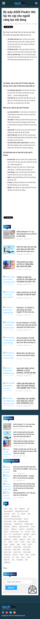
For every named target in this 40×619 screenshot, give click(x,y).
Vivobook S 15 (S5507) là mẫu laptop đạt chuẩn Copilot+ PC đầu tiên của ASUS (25, 311)
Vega (17, 557)
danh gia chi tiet (24, 526)
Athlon (26, 519)
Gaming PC (14, 529)
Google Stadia (14, 531)
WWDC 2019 (6, 560)
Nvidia (24, 537)
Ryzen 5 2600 (7, 549)
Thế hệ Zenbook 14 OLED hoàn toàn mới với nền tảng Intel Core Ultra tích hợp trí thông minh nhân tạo (26, 341)
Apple (13, 514)
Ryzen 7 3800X (26, 552)
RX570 (33, 542)
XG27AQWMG (20, 560)
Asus (29, 514)
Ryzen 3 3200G (17, 547)
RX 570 (16, 542)
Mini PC (33, 534)
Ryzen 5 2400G (27, 547)
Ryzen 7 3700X (17, 552)
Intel (33, 531)
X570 (13, 560)
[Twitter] (10, 612)
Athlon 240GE (7, 521)
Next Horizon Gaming (15, 537)
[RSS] (14, 612)
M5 (10, 534)
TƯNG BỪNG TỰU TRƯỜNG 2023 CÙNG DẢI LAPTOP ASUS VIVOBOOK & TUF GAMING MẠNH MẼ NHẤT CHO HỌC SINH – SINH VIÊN (26, 403)
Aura (15, 521)
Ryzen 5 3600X (26, 549)
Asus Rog (6, 516)
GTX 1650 (27, 531)
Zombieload (7, 562)
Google (6, 531)
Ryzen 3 (30, 544)
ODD (30, 537)
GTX (22, 531)
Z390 (26, 560)
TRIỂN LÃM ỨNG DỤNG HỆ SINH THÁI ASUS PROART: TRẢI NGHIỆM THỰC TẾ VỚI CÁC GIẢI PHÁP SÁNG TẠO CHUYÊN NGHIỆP (26, 388)
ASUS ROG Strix (15, 516)
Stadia (21, 554)
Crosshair (7, 526)
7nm (16, 508)
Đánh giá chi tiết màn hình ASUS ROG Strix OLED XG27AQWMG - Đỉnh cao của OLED (25, 469)
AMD (28, 508)
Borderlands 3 (8, 524)
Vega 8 (29, 557)
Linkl (5, 534)
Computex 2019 (18, 524)
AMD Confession (8, 511)
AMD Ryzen (7, 514)
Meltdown (26, 534)
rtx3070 (10, 542)
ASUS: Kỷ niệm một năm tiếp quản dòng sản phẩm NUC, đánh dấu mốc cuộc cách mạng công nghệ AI (26, 250)
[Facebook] (3, 612)
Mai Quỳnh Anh (17, 534)
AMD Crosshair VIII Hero (21, 511)
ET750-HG (6, 529)
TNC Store (6, 557)
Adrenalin (22, 508)
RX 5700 (22, 542)
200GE (5, 508)
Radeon (15, 539)
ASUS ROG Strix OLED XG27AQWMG (13, 519)
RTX (5, 542)
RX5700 (5, 544)
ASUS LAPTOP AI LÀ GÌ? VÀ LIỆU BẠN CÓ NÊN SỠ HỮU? (26, 293)
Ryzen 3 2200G (7, 547)
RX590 (18, 544)
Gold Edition (29, 529)
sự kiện (33, 554)
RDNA (29, 539)
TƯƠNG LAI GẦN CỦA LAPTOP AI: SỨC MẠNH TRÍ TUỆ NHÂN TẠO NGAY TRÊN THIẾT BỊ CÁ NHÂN (26, 280)
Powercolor (7, 539)
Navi (5, 537)
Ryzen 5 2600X (16, 549)
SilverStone (7, 554)
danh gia (14, 526)
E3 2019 (33, 526)
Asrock (23, 514)
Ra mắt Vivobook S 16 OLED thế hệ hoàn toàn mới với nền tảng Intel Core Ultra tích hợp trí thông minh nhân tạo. (27, 326)
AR (18, 514)
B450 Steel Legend (23, 521)
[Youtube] (6, 612)
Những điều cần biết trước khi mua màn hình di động (26, 354)
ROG (34, 539)
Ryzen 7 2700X (7, 552)
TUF (13, 557)
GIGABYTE (21, 529)
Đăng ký (11, 588)
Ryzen (23, 544)
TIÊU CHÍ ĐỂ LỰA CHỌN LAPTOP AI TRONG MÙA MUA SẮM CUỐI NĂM (25, 264)
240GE (10, 508)
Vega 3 (23, 557)
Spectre (15, 554)
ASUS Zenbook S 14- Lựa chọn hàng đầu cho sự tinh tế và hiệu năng (27, 234)
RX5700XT (12, 544)
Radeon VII (22, 539)
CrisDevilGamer (29, 524)
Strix (27, 554)
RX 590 (28, 542)
